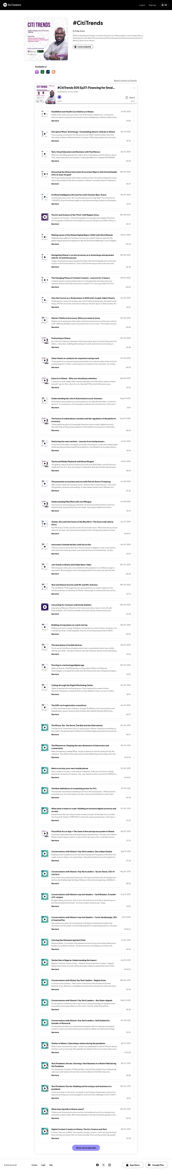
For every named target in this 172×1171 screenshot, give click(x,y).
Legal (43, 1165)
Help (51, 1165)
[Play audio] (134, 87)
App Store (135, 1165)
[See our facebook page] (97, 1164)
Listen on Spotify (84, 47)
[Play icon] (59, 97)
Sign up (152, 5)
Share (132, 97)
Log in (142, 5)
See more (55, 121)
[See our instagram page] (109, 1164)
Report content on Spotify (125, 80)
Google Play (158, 1165)
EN (166, 5)
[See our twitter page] (103, 1164)
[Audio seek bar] (96, 103)
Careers (34, 1165)
